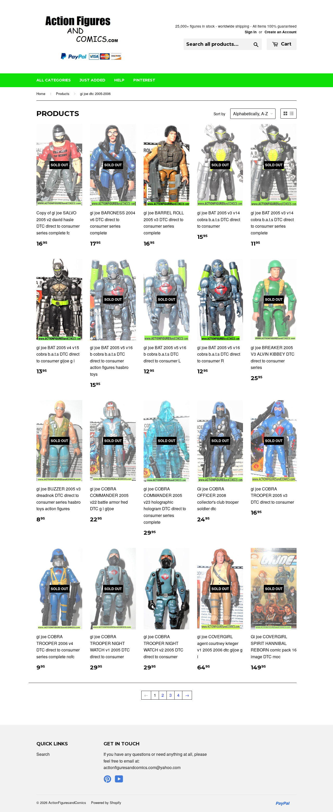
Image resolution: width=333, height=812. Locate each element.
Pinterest (144, 80)
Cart (285, 44)
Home (40, 93)
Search (43, 754)
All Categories (53, 80)
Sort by (219, 113)
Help (119, 80)
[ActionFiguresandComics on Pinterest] (107, 780)
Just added (92, 80)
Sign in (251, 31)
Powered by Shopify (106, 802)
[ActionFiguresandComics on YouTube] (119, 780)
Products (62, 93)
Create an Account (281, 31)
